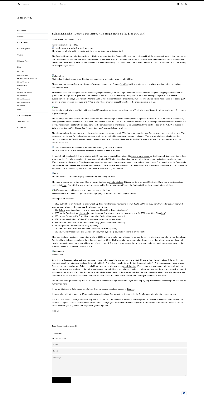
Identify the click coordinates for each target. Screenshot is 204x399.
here (139, 99)
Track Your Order (23, 122)
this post (130, 289)
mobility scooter (22, 85)
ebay (86, 125)
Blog (32, 67)
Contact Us (21, 128)
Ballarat (62, 210)
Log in (54, 4)
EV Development (23, 49)
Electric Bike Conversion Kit (26, 78)
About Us (20, 36)
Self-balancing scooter (24, 92)
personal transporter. (24, 102)
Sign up (63, 4)
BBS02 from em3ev (68, 204)
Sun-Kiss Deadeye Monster (119, 56)
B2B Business (22, 43)
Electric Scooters (22, 75)
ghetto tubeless (116, 182)
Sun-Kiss (124, 84)
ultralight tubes (129, 266)
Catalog (20, 55)
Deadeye (109, 92)
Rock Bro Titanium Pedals (70, 229)
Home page (21, 30)
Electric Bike (21, 72)
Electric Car (21, 105)
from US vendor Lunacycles (166, 204)
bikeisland (140, 92)
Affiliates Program (24, 116)
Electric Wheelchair (23, 82)
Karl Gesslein (58, 45)
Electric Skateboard (23, 99)
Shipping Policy (23, 61)
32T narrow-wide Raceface (96, 168)
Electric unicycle (22, 95)
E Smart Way (24, 17)
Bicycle (19, 89)
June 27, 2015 (71, 45)
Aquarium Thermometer (70, 225)
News (19, 109)
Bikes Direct (57, 92)
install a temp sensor (140, 156)
